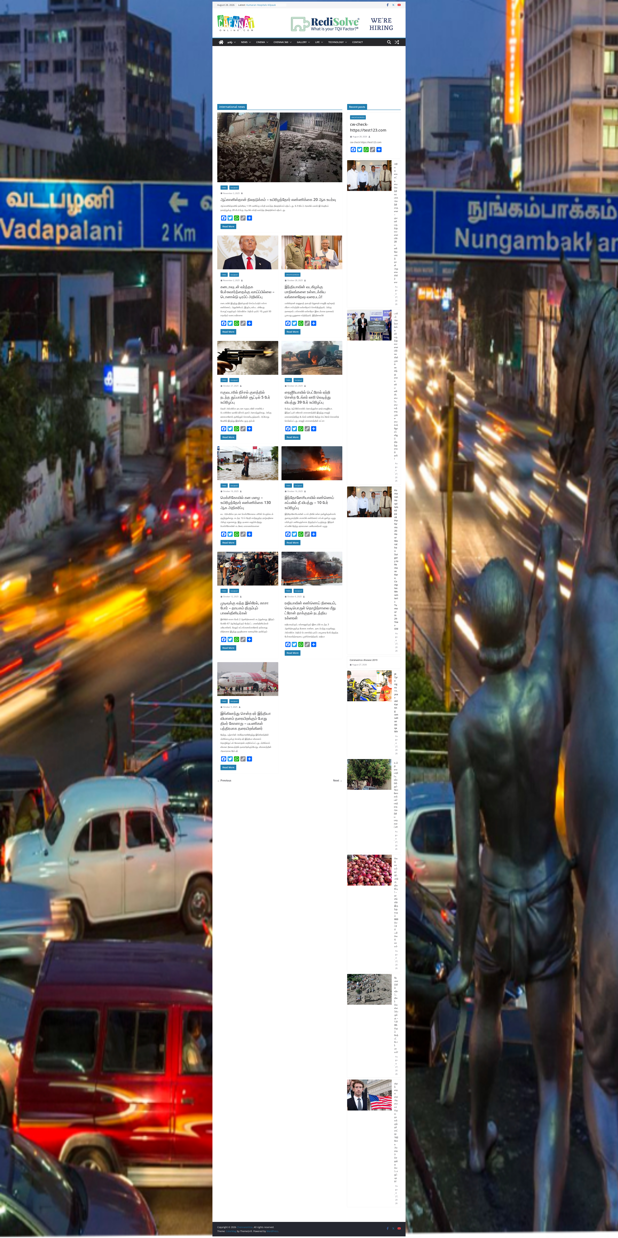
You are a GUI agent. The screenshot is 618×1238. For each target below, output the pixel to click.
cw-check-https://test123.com (368, 127)
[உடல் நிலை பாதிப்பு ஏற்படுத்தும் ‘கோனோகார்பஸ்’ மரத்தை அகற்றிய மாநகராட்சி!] (369, 806)
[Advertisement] (309, 79)
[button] (234, 42)
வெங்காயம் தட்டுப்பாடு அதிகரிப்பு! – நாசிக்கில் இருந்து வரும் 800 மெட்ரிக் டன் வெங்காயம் (396, 902)
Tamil (224, 187)
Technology (336, 42)
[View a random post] (397, 42)
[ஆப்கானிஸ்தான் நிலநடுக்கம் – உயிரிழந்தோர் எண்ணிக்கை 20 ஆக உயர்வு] (279, 147)
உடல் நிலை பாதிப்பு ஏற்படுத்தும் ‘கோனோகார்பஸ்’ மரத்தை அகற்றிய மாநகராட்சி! (396, 794)
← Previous (224, 780)
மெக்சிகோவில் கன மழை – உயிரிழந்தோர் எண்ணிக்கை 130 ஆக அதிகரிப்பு (245, 502)
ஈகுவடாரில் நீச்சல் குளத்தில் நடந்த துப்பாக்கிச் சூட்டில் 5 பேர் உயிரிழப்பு (245, 397)
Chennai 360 (281, 42)
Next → (337, 780)
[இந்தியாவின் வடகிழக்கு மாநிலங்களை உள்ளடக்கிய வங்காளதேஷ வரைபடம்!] (311, 252)
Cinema (260, 42)
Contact (357, 42)
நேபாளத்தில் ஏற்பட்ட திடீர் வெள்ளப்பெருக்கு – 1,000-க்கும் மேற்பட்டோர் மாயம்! (396, 1015)
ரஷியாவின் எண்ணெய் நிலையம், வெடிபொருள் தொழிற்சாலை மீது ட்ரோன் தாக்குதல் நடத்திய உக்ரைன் (310, 610)
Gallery (302, 42)
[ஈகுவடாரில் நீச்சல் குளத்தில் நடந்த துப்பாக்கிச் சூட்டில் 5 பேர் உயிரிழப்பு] (247, 358)
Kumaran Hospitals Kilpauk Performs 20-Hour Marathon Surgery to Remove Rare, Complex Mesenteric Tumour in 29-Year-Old (396, 559)
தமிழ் (230, 42)
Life (317, 42)
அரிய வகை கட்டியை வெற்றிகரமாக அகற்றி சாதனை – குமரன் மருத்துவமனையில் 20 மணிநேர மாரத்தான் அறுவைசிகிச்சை (396, 223)
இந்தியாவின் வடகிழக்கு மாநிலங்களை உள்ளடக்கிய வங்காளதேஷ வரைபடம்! (305, 291)
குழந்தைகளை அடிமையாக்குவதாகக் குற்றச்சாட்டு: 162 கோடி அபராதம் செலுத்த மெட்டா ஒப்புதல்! (396, 1132)
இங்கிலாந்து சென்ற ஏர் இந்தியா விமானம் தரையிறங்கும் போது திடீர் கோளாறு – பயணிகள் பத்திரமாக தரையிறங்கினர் (245, 721)
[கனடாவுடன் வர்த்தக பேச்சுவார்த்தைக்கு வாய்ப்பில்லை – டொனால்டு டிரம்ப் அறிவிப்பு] (247, 252)
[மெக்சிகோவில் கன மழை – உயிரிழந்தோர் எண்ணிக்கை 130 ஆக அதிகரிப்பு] (247, 463)
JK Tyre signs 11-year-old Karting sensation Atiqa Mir (396, 702)
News (244, 42)
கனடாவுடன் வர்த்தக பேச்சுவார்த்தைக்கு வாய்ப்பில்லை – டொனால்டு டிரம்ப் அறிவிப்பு (247, 291)
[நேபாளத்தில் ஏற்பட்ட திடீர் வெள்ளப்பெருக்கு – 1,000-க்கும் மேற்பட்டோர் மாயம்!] (369, 1026)
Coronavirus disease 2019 (363, 660)
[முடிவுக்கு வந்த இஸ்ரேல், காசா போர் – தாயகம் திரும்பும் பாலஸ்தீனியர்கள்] (247, 569)
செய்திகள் (234, 187)
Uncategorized (292, 275)
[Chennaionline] (221, 42)
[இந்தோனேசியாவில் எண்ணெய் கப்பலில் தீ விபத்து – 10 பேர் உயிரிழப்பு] (311, 463)
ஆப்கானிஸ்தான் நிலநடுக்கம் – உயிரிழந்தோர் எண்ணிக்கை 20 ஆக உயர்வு (278, 199)
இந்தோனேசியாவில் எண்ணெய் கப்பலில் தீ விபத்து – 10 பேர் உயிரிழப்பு (309, 502)
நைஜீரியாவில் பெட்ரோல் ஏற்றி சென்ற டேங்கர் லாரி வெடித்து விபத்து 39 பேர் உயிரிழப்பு (308, 397)
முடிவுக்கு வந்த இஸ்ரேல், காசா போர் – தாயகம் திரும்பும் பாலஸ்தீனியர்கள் (244, 607)
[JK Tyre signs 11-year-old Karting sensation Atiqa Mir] (369, 713)
